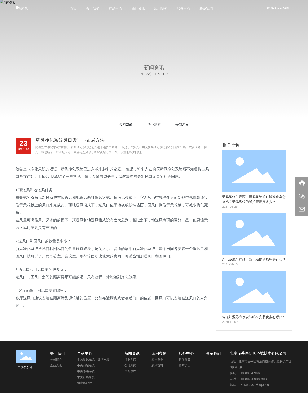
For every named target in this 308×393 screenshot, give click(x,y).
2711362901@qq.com (254, 385)
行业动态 (154, 125)
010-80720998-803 (253, 379)
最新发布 (182, 125)
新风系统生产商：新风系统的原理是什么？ (254, 259)
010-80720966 (278, 8)
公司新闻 (126, 125)
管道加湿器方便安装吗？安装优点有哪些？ (254, 317)
